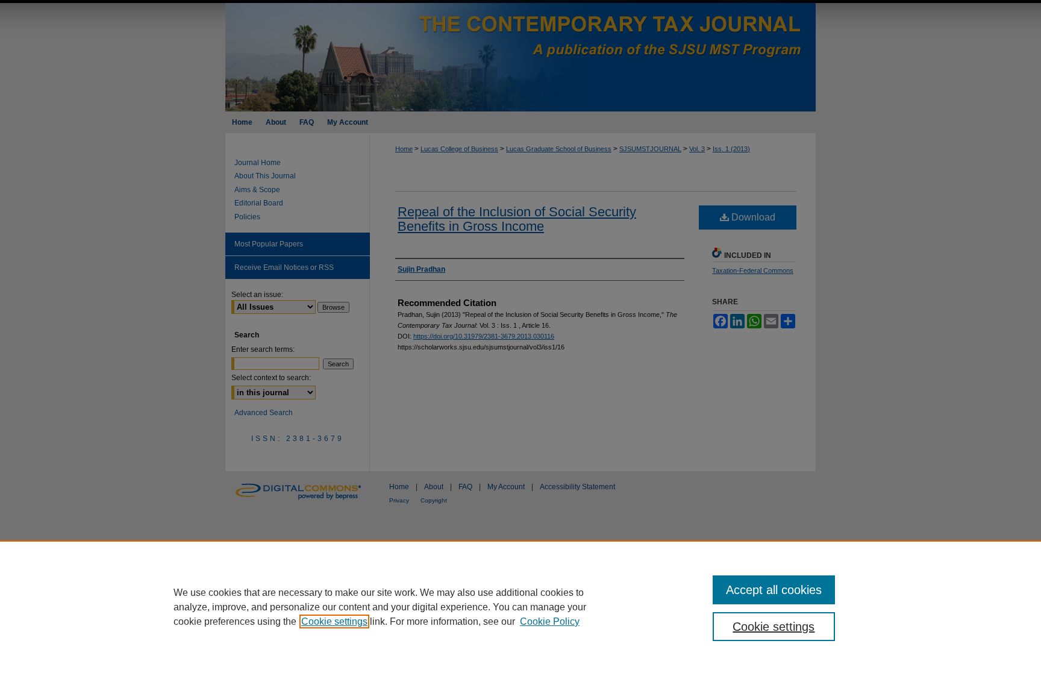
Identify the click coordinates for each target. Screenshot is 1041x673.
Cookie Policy (550, 621)
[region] (520, 606)
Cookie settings (334, 621)
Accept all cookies (774, 589)
